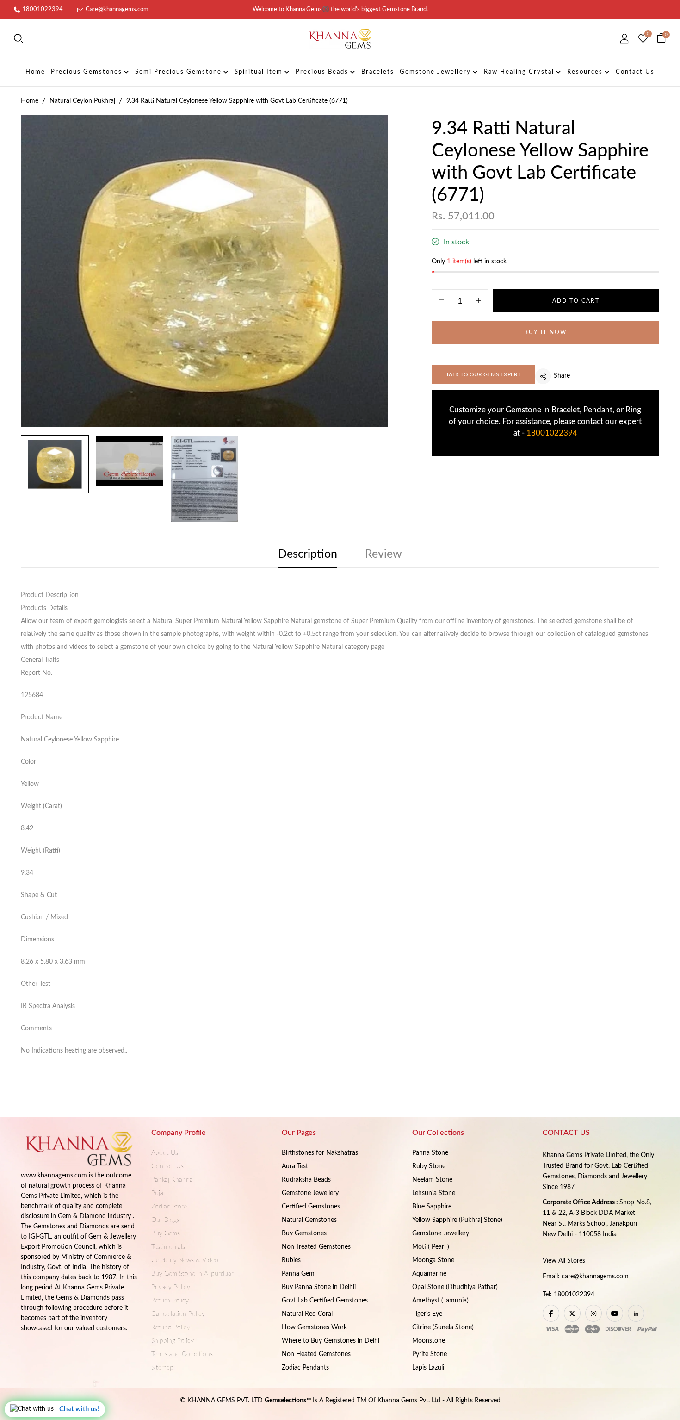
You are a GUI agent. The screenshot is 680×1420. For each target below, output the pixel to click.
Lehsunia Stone (433, 1193)
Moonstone (428, 1341)
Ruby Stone (428, 1166)
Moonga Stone (433, 1260)
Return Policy (170, 1300)
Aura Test (295, 1166)
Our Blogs (165, 1220)
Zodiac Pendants (305, 1367)
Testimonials (168, 1247)
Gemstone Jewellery (310, 1193)
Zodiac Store (169, 1206)
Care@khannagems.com (117, 9)
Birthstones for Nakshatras (320, 1153)
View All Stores (564, 1261)
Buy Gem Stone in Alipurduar (192, 1274)
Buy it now (545, 332)
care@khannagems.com (595, 1276)
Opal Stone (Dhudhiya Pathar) (455, 1287)
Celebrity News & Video (184, 1260)
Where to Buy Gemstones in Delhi (330, 1341)
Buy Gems (165, 1233)
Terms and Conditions (182, 1354)
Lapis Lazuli (428, 1367)
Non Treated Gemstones (316, 1247)
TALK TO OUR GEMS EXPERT (483, 374)
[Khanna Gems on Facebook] (551, 1313)
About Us (164, 1153)
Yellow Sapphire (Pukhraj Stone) (457, 1220)
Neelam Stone (432, 1180)
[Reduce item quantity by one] (441, 301)
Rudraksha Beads (306, 1180)
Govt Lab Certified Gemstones (325, 1300)
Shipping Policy (172, 1341)
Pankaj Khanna (172, 1180)
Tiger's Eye (427, 1314)
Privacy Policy (170, 1287)
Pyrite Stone (429, 1354)
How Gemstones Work (314, 1327)
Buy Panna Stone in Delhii (319, 1287)
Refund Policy (170, 1327)
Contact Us (167, 1166)
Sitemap (162, 1367)
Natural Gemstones (309, 1220)
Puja (157, 1193)
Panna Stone (430, 1153)
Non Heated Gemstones (316, 1354)
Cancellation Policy (178, 1314)
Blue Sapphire (431, 1206)
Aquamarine (429, 1274)
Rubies (291, 1260)
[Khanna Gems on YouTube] (614, 1313)
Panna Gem (298, 1274)
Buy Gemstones (304, 1233)
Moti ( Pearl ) (430, 1247)
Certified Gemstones (311, 1206)
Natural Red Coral (307, 1314)
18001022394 (42, 9)
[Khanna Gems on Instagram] (593, 1313)
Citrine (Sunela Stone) (443, 1327)
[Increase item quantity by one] (478, 301)
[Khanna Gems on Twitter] (572, 1313)
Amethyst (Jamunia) (440, 1300)
